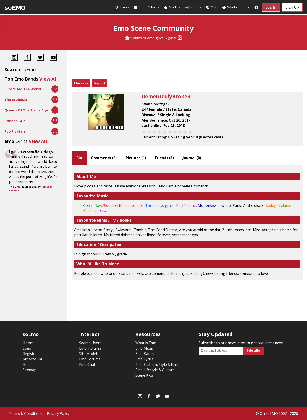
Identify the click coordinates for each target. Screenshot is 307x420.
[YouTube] (53, 58)
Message (81, 83)
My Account (32, 359)
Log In (270, 7)
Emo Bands (144, 353)
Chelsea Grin (14, 120)
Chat (214, 7)
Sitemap (29, 369)
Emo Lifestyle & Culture (155, 369)
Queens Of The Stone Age (26, 110)
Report (99, 83)
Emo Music (144, 348)
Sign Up (292, 7)
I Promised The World (22, 89)
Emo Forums (89, 359)
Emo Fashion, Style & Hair (156, 364)
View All (48, 79)
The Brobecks (16, 99)
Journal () (192, 157)
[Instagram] (180, 38)
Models (174, 7)
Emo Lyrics (144, 359)
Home (28, 342)
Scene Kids (144, 375)
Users (124, 7)
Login (27, 348)
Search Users (90, 342)
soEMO (14, 7)
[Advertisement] (187, 65)
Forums (195, 7)
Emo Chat (87, 364)
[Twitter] (40, 58)
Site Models (89, 353)
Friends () (164, 157)
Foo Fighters (15, 131)
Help (27, 364)
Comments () (104, 157)
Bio (79, 157)
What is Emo (238, 7)
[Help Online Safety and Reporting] (256, 7)
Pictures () (136, 157)
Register (30, 353)
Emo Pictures (148, 7)
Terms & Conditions (25, 413)
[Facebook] (27, 58)
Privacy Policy (58, 413)
